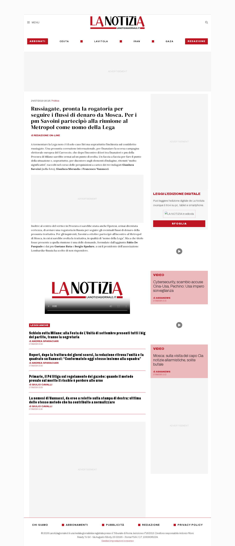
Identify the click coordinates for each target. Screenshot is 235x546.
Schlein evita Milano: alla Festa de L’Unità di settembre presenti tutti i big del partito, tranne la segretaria (87, 335)
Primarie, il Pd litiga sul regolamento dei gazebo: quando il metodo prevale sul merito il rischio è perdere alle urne (81, 378)
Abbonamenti (77, 524)
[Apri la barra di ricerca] (206, 23)
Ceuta (64, 41)
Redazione (196, 41)
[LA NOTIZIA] (117, 22)
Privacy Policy (190, 524)
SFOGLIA (179, 223)
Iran (136, 41)
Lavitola (101, 41)
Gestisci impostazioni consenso (117, 541)
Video (158, 275)
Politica (55, 100)
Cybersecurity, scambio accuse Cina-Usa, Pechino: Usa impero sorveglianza (178, 286)
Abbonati (37, 41)
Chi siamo (40, 524)
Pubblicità (115, 524)
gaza (169, 41)
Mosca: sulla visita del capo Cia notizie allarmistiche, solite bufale (178, 360)
